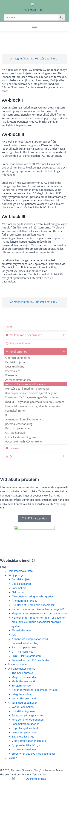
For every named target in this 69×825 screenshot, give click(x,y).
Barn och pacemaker (17, 428)
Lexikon (15, 448)
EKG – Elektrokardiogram (20, 437)
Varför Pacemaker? (23, 707)
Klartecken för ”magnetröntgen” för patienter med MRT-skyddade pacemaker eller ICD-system (34, 400)
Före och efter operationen (28, 719)
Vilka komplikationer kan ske (29, 740)
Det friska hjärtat (15, 362)
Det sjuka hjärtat (15, 366)
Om (12, 456)
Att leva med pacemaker (26, 335)
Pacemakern (12, 371)
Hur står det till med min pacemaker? (27, 388)
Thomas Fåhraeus (22, 673)
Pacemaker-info (34, 10)
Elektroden (11, 375)
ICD (7, 415)
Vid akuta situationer (24, 749)
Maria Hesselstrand (23, 681)
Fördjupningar (19, 352)
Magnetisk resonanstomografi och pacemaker (33, 406)
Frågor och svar (20, 343)
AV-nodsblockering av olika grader (26, 384)
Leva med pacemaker (24, 732)
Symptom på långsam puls (28, 715)
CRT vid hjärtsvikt (15, 432)
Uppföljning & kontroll (25, 728)
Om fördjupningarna (17, 357)
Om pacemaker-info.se (21, 668)
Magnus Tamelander (24, 677)
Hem (9, 327)
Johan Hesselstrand (24, 698)
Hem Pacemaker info (20, 571)
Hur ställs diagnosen (24, 711)
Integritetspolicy (21, 694)
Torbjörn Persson (22, 685)
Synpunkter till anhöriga (26, 745)
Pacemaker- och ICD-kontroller (24, 441)
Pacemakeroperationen (25, 723)
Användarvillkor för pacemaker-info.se (35, 689)
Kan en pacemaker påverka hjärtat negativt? (31, 393)
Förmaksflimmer (15, 410)
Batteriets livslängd (23, 736)
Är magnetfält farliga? (18, 379)
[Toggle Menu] (34, 27)
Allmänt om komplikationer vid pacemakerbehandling (24, 422)
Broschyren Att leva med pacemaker (33, 753)
